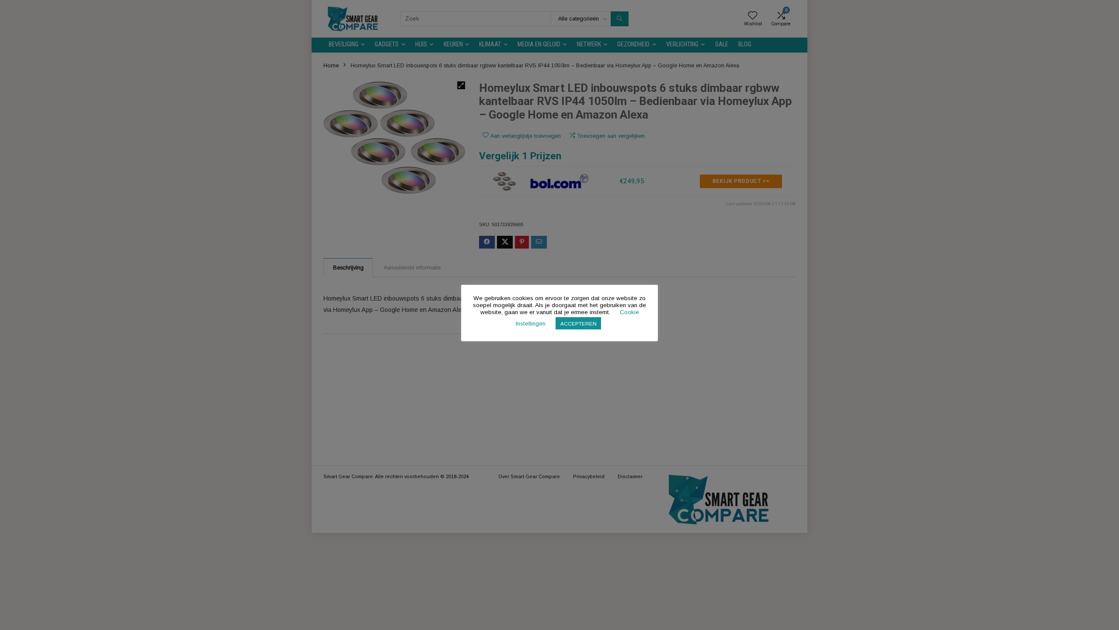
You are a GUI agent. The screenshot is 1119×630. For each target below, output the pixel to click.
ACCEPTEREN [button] (578, 323)
